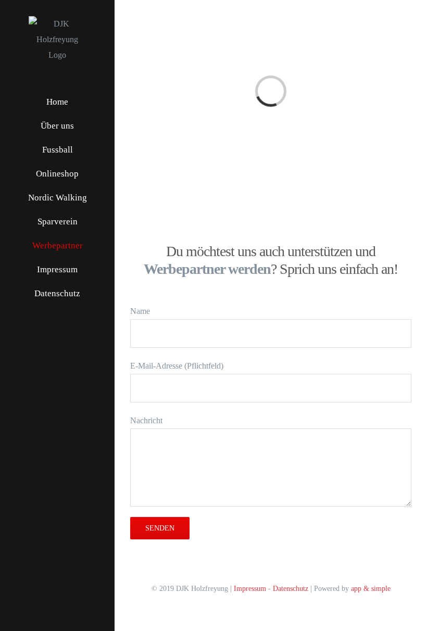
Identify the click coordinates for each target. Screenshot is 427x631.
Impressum (250, 588)
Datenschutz (290, 588)
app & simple (371, 588)
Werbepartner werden (207, 269)
